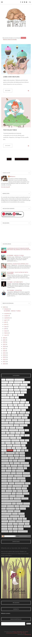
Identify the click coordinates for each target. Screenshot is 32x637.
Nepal (15, 460)
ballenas (20, 468)
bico (3, 427)
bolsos (10, 404)
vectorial (21, 394)
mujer (22, 440)
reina (10, 518)
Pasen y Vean (5, 463)
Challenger (5, 458)
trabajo (10, 526)
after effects (23, 425)
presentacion (5, 516)
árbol (14, 412)
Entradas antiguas (21, 159)
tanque (10, 523)
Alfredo (22, 452)
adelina (16, 425)
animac (20, 465)
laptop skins (5, 498)
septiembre (7, 317)
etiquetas (4, 435)
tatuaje (4, 447)
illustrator (26, 382)
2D (18, 412)
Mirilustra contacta (5, 613)
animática (26, 465)
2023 (4, 307)
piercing (15, 513)
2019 (4, 344)
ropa (24, 518)
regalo (4, 445)
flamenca (10, 417)
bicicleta (8, 470)
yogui (15, 531)
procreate (21, 420)
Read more (7, 90)
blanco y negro (6, 473)
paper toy (10, 511)
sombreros (26, 521)
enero (6, 335)
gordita (25, 490)
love (16, 407)
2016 (4, 350)
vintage (21, 528)
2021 (4, 340)
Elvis (17, 458)
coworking (5, 483)
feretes (24, 488)
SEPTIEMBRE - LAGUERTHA (14, 290)
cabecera (19, 473)
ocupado (23, 508)
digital (11, 389)
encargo (17, 389)
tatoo (23, 445)
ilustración (24, 384)
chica (16, 397)
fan (14, 488)
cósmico (4, 485)
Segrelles (16, 463)
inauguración (5, 437)
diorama (17, 392)
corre (9, 480)
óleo (18, 450)
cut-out (27, 483)
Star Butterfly (24, 463)
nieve (17, 508)
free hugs (8, 490)
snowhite (19, 521)
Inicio (9, 159)
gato (22, 435)
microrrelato (15, 440)
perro (15, 394)
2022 (4, 337)
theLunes (18, 447)
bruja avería (20, 427)
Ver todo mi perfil (5, 187)
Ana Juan (10, 455)
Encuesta (22, 458)
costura (4, 384)
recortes (4, 518)
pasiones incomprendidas (8, 399)
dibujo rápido (10, 379)
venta (10, 528)
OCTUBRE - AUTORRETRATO (15, 282)
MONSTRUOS (5, 460)
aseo (9, 468)
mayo (5, 326)
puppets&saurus (14, 516)
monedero (26, 503)
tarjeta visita (17, 445)
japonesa (13, 437)
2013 (4, 357)
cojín (3, 432)
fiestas (17, 435)
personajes (16, 402)
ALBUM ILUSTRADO (10, 452)
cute (8, 432)
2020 (4, 342)
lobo (11, 498)
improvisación (18, 382)
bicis (14, 470)
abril (5, 328)
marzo (6, 330)
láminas (10, 394)
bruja (8, 415)
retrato (4, 394)
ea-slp (9, 485)
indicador (12, 495)
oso (3, 442)
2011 (4, 361)
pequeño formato (6, 513)
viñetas (4, 450)
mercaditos (25, 498)
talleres (4, 523)
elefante (25, 485)
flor (3, 490)
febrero (6, 333)
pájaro (22, 402)
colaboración (21, 478)
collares (21, 404)
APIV (17, 452)
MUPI (11, 460)
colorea (4, 480)
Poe (11, 463)
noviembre (7, 313)
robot (20, 518)
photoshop (4, 389)
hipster (27, 435)
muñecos (24, 392)
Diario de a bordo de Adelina (14, 548)
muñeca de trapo (24, 506)
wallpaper (4, 531)
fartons (18, 488)
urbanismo (27, 526)
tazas (9, 447)
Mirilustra (12, 176)
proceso (15, 420)
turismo (20, 526)
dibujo (12, 432)
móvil (3, 508)
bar (25, 468)
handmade (23, 389)
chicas (9, 478)
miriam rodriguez (6, 503)
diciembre (6, 309)
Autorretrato (5, 397)
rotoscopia (5, 521)
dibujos (18, 432)
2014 (4, 355)
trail (15, 526)
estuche (4, 488)
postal (23, 410)
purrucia (4, 412)
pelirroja (17, 511)
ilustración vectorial (7, 387)
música (4, 410)
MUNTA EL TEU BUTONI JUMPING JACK (17, 263)
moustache (10, 506)
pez (13, 442)
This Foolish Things (10, 130)
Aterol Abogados (19, 422)
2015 (4, 353)
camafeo (4, 475)
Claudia (27, 422)
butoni (13, 473)
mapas (18, 437)
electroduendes (17, 485)
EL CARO (12, 458)
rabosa (22, 516)
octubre (6, 315)
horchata (26, 493)
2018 (4, 346)
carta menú (26, 475)
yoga (10, 531)
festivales (11, 435)
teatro (15, 523)
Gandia (28, 458)
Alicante (4, 455)
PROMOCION (21, 460)
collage (11, 407)
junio (5, 324)
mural (16, 506)
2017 (4, 348)
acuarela (4, 404)
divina (26, 415)
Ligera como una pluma (11, 76)
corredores (16, 480)
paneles (4, 511)
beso (3, 470)
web (10, 412)
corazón (21, 415)
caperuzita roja (13, 430)
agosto (6, 320)
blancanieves (20, 470)
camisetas (14, 415)
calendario (5, 430)
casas (26, 430)
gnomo (19, 490)
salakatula (12, 521)
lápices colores (23, 407)
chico (15, 404)
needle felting (10, 508)
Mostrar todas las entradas (10, 39)
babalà (14, 468)
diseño (9, 384)
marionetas (17, 498)
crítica (16, 387)
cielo (14, 478)
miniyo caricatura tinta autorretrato (11, 501)
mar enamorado (6, 440)
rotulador (4, 382)
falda (9, 488)
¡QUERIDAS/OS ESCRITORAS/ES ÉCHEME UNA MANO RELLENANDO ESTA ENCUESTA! (18, 249)
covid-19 (23, 480)
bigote (3, 415)
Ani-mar (16, 455)
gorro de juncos (6, 493)
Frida (27, 412)
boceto (11, 382)
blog (7, 427)
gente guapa (17, 417)
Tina (3, 465)
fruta (14, 490)
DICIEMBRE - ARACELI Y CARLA (15, 255)
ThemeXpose (27, 634)
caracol (21, 430)
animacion (4, 392)
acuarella (14, 465)
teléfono (21, 523)
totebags (4, 526)
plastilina (21, 513)
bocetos (12, 427)
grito (13, 493)
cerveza (4, 478)
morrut (4, 506)
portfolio (24, 442)
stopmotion (5, 422)
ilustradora (5, 495)
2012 (4, 359)
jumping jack (20, 495)
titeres (11, 422)
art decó (4, 468)
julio (5, 322)
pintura (17, 442)
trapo (24, 447)
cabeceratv (26, 473)
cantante (10, 475)
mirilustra (4, 407)
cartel (18, 399)
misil (14, 503)
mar (3, 420)
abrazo (8, 465)
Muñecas (11, 392)
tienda (27, 523)
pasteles (8, 442)
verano (15, 528)
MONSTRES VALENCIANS (7, 425)
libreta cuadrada (19, 379)
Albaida (22, 412)
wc (14, 450)
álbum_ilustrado (23, 531)
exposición (22, 387)
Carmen (22, 455)
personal (8, 420)
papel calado (16, 410)
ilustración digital (6, 402)
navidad (9, 410)
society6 (10, 445)
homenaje (19, 493)
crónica (11, 483)
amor (12, 397)
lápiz (28, 387)
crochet (27, 404)
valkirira (4, 528)
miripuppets (16, 384)
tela (13, 447)
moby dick (19, 503)
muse (27, 440)
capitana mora (18, 475)
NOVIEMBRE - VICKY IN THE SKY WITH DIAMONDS (17, 273)
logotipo (24, 417)
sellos (27, 420)
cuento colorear (19, 483)
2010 (4, 363)
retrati (15, 518)
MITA (27, 402)
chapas (23, 399)
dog (23, 432)
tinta (3, 379)
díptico (4, 417)
